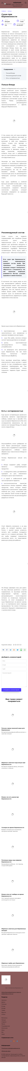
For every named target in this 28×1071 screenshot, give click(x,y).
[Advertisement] (14, 626)
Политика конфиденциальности (10, 1048)
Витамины (4, 1018)
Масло (3, 1024)
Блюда (3, 1008)
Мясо (2, 1030)
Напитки (3, 1000)
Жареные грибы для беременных (12, 963)
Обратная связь (5, 1051)
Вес (2, 1032)
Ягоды (3, 1006)
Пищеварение (5, 1026)
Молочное (4, 1028)
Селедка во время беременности (12, 827)
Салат (3, 1034)
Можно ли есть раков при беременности (10, 798)
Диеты (3, 1002)
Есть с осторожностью (13, 78)
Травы (3, 1010)
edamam (17, 2)
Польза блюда (10, 73)
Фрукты (3, 1012)
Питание (3, 1004)
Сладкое (3, 1022)
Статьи (3, 1014)
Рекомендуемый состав (13, 75)
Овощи (3, 1020)
